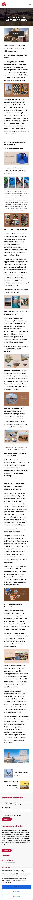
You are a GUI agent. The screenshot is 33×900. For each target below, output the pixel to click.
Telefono (9, 860)
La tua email (6, 808)
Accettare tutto (16, 886)
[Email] (2, 867)
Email (7, 867)
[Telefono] (2, 860)
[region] (16, 884)
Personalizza (16, 891)
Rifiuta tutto (16, 896)
